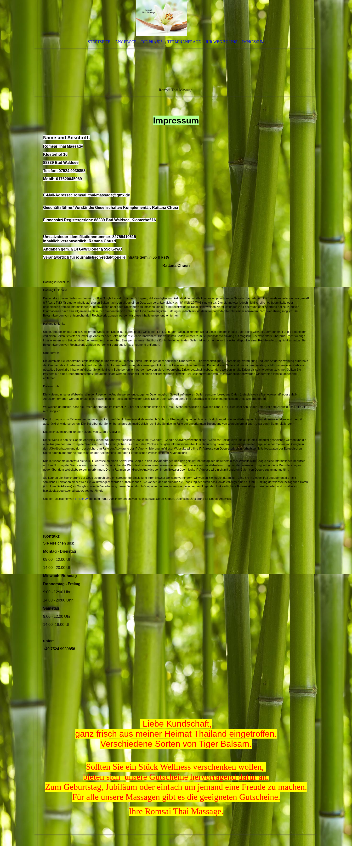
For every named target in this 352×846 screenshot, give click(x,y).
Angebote (125, 42)
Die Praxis (152, 42)
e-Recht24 (82, 499)
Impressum (253, 42)
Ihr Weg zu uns (221, 42)
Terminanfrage (184, 42)
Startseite (99, 42)
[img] (161, 18)
